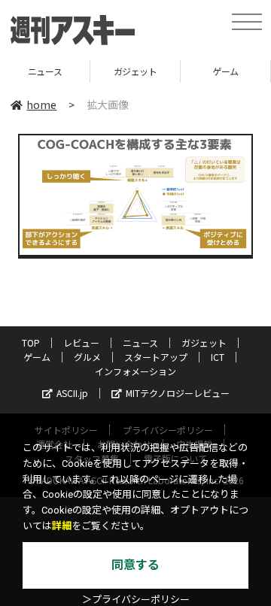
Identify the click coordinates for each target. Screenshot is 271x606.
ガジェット (121, 71)
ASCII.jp (72, 392)
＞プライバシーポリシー (136, 599)
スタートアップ (155, 356)
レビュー (81, 342)
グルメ (87, 356)
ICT (217, 356)
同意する (135, 565)
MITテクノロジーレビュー (178, 392)
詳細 (62, 526)
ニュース (140, 342)
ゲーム (212, 71)
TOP (31, 342)
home (41, 104)
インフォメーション (135, 371)
